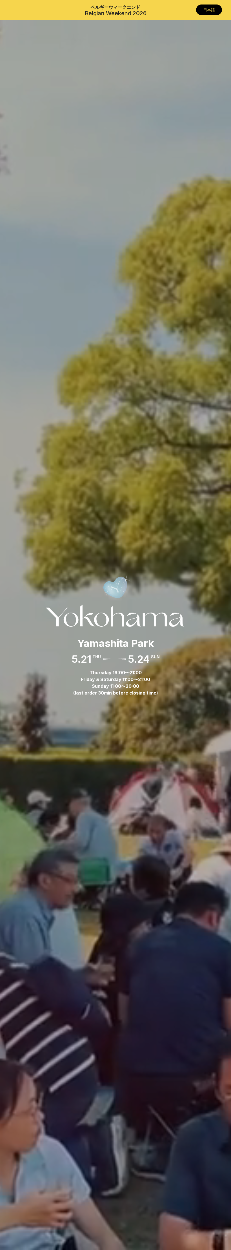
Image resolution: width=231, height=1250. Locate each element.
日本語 (209, 9)
